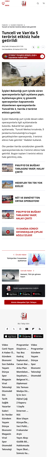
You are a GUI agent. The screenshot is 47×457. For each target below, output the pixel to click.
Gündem (6, 356)
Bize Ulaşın (22, 418)
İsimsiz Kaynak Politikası (24, 453)
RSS (18, 414)
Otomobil (7, 391)
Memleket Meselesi (24, 371)
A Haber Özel (9, 352)
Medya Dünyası (24, 391)
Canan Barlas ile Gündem (24, 364)
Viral (4, 383)
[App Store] (12, 294)
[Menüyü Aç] (43, 3)
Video (5, 344)
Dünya (5, 371)
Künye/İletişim (24, 422)
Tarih (4, 398)
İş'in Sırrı (21, 394)
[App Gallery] (37, 294)
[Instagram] (20, 329)
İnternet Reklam (24, 410)
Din (4, 394)
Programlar (23, 344)
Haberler (5, 25)
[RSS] (39, 329)
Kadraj (20, 356)
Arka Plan (22, 367)
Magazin (6, 379)
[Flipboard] (33, 329)
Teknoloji (7, 387)
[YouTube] (26, 329)
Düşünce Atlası (24, 348)
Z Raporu (21, 402)
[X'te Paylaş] (33, 47)
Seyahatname (24, 375)
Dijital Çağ (22, 398)
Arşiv (19, 433)
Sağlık (5, 402)
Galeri (5, 410)
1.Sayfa (20, 406)
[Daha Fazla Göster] (43, 47)
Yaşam (5, 367)
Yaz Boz (21, 352)
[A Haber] (23, 3)
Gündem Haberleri (17, 25)
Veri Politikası (24, 426)
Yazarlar (6, 406)
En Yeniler (7, 414)
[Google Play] (25, 294)
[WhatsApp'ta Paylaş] (38, 47)
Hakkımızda (23, 445)
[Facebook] (7, 329)
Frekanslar (22, 430)
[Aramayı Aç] (37, 3)
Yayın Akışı (22, 437)
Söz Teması (22, 387)
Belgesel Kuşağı (24, 379)
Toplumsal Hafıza (24, 360)
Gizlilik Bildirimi (24, 441)
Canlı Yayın (8, 348)
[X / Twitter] (13, 329)
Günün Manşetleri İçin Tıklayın (23, 302)
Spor (4, 375)
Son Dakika (8, 364)
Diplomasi (22, 383)
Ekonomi (6, 360)
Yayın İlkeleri (23, 449)
